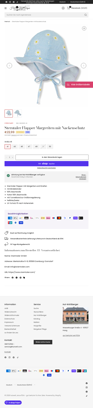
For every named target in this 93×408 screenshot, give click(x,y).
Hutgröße (37, 326)
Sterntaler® (9, 123)
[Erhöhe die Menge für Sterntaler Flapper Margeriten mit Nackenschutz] (12, 157)
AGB (6, 308)
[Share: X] (16, 277)
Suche (36, 308)
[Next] (83, 65)
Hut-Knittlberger (40, 315)
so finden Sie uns (11, 333)
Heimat (7, 21)
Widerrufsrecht (10, 312)
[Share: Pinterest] (20, 277)
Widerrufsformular (12, 315)
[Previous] (9, 65)
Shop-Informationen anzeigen (81, 177)
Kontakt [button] (8, 352)
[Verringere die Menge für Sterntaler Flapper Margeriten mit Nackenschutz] (6, 157)
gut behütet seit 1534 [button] (71, 335)
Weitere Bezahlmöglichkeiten (46, 168)
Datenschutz (10, 319)
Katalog (37, 319)
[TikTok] (17, 2)
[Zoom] (84, 28)
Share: (7, 277)
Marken (36, 322)
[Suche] (85, 14)
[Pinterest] (13, 2)
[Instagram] (10, 2)
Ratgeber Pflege (40, 329)
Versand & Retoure (12, 326)
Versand (14, 135)
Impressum (9, 322)
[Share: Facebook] (12, 277)
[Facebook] (6, 2)
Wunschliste (38, 312)
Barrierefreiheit (10, 329)
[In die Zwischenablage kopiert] (24, 277)
